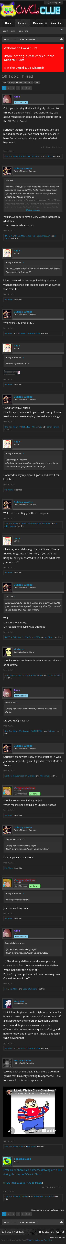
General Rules (14, 60)
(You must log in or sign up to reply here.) (47, 1210)
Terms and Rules (57, 1237)
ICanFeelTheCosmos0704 (39, 235)
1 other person (52, 427)
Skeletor (19, 649)
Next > (28, 88)
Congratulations (30, 989)
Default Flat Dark (14, 1232)
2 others (48, 156)
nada (17, 250)
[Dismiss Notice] (61, 47)
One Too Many (11, 156)
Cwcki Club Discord (29, 68)
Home (8, 23)
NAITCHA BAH (10, 235)
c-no (6, 675)
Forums (22, 23)
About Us (56, 23)
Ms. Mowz (35, 156)
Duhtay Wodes (23, 168)
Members (38, 23)
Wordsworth (24, 731)
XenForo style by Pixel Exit (40, 1240)
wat (37, 82)
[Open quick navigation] (61, 39)
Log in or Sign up (53, 2)
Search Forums (9, 31)
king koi (19, 1001)
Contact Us (47, 1232)
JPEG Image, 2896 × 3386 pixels (23, 1182)
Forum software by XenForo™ (14, 1240)
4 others (51, 731)
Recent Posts (23, 31)
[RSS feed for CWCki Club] (62, 1232)
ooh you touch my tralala (20, 82)
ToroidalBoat (24, 156)
